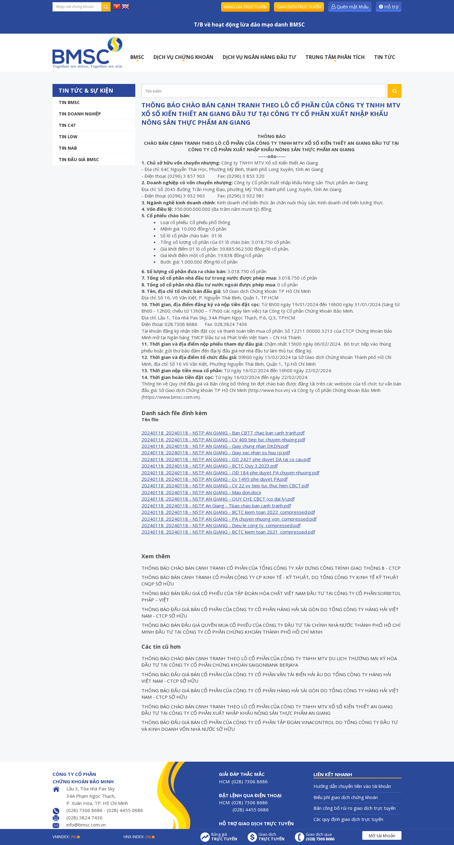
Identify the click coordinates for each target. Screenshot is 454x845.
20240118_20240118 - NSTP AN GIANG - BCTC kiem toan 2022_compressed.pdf (228, 512)
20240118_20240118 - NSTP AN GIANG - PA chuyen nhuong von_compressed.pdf (229, 519)
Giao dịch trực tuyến (299, 7)
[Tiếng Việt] (116, 6)
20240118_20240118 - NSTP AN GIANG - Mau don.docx (201, 492)
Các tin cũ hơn (161, 646)
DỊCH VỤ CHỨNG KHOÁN (183, 59)
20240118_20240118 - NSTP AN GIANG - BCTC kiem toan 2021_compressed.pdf (228, 532)
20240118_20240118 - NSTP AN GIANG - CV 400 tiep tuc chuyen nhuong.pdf (223, 439)
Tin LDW (68, 136)
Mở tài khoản (381, 835)
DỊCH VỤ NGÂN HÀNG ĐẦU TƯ (259, 57)
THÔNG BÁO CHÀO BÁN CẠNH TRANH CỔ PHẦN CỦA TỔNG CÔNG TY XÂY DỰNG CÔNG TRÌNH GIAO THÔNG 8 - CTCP (271, 568)
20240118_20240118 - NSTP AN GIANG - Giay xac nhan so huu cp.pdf (215, 452)
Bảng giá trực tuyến (245, 7)
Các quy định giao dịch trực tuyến (348, 819)
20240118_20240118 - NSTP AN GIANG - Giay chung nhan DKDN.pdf (214, 446)
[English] (125, 6)
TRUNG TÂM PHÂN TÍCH (335, 59)
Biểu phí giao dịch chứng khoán (345, 797)
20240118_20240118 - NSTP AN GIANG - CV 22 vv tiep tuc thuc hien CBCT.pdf (225, 485)
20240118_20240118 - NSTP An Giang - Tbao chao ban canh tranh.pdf (216, 505)
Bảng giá (224, 836)
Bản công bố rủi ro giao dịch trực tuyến (354, 808)
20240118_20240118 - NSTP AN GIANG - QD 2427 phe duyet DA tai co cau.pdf (226, 459)
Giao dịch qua (320, 836)
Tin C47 (67, 125)
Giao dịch (271, 836)
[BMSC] (87, 53)
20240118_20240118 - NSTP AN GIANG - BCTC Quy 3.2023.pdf (209, 466)
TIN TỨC (384, 57)
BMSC (137, 59)
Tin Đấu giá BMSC (79, 159)
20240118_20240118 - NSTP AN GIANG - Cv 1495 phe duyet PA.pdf (214, 479)
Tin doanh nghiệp (80, 114)
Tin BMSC (69, 102)
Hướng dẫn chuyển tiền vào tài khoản (352, 786)
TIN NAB (68, 148)
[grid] (230, 479)
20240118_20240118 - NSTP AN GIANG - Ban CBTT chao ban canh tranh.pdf (223, 433)
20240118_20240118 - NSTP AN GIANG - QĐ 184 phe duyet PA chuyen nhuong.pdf (230, 472)
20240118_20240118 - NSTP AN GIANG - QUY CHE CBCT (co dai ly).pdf (218, 499)
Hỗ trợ (390, 6)
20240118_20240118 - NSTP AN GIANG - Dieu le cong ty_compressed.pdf (221, 525)
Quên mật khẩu (351, 6)
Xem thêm (155, 556)
